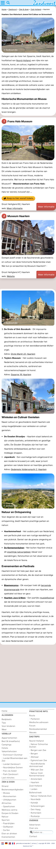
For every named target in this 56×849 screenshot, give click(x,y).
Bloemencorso (11, 585)
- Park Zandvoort (10, 774)
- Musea (6, 793)
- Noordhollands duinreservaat (37, 765)
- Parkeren (34, 719)
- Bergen (33, 753)
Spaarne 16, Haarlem (21, 374)
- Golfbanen (7, 826)
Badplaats (7, 719)
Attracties (6, 803)
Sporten (6, 820)
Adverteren (34, 824)
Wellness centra (9, 810)
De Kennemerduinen (14, 547)
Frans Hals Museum (18, 121)
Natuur (5, 816)
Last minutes (8, 777)
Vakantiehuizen (9, 751)
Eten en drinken (9, 833)
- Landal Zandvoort (11, 764)
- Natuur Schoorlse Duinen (38, 745)
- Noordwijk (35, 799)
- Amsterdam (35, 779)
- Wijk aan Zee (36, 769)
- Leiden (33, 789)
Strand (5, 786)
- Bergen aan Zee (37, 750)
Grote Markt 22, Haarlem (23, 354)
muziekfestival (47, 597)
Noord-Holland (23, 60)
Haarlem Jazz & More (15, 597)
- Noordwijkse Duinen (12, 767)
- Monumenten (9, 796)
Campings (6, 744)
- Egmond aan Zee (38, 760)
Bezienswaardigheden (12, 789)
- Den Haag (34, 809)
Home (4, 711)
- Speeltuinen (8, 806)
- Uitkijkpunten (9, 799)
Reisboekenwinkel (38, 729)
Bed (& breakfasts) (11, 741)
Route (32, 715)
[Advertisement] (28, 284)
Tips (4, 722)
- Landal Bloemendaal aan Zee (14, 759)
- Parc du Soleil (9, 771)
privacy (34, 843)
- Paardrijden (8, 823)
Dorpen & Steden (10, 813)
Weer (4, 729)
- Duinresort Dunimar (12, 754)
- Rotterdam (35, 813)
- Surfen (6, 830)
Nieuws (32, 732)
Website (11, 276)
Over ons (33, 828)
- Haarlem (34, 782)
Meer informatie (15, 208)
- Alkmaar (34, 757)
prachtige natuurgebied (18, 552)
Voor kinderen (8, 726)
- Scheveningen (37, 806)
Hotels (5, 748)
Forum (32, 725)
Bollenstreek (35, 792)
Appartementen (9, 738)
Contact (33, 836)
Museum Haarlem (16, 216)
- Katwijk (33, 802)
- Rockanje (34, 816)
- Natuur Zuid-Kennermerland (36, 774)
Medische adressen (38, 722)
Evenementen (8, 837)
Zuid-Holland (35, 785)
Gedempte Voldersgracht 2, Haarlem (28, 469)
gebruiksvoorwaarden (23, 843)
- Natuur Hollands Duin (40, 796)
